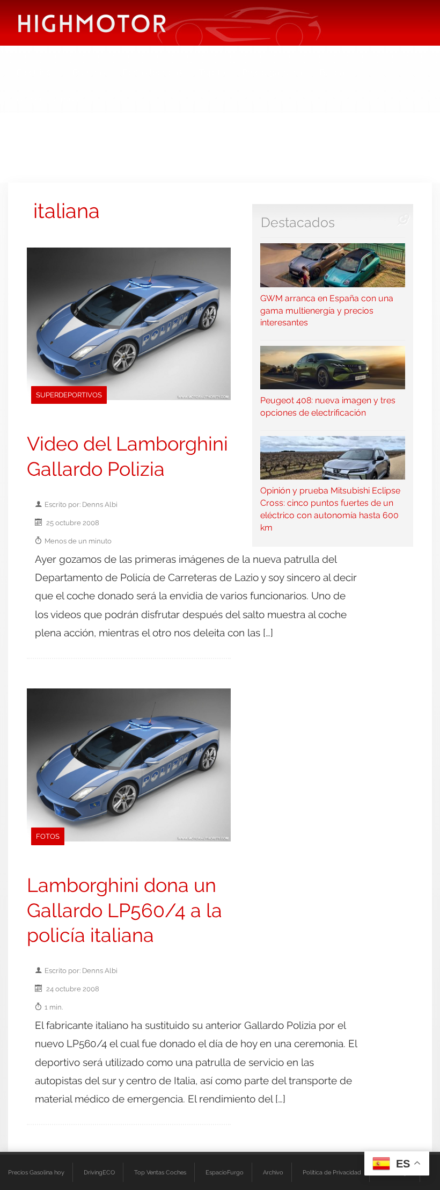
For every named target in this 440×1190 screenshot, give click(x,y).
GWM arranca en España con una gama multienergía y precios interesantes (326, 310)
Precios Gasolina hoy (36, 1172)
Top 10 (212, 72)
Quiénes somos (47, 99)
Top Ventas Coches (160, 1172)
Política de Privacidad (332, 1172)
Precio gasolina (272, 72)
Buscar (333, 72)
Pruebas (89, 72)
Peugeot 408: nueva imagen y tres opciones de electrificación (327, 406)
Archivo (273, 1172)
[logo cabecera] (92, 22)
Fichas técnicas (152, 72)
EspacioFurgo (225, 1172)
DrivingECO (99, 1172)
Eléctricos (36, 72)
